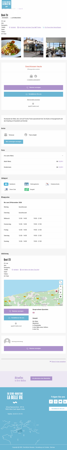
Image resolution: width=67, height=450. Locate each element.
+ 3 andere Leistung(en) (33, 79)
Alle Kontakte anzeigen (33, 99)
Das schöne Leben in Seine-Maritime (27, 1)
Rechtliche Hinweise (29, 447)
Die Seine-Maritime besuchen (45, 1)
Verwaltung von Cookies (42, 447)
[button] (64, 13)
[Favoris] (60, 13)
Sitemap (52, 447)
